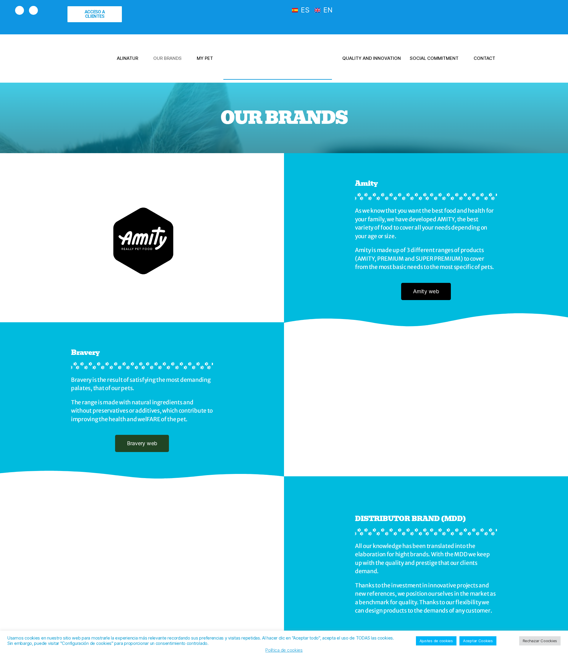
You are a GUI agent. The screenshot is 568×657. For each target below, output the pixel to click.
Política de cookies (284, 650)
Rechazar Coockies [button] (540, 640)
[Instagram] (33, 10)
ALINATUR (127, 58)
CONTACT (484, 58)
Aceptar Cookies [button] (478, 640)
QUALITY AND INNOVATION (371, 58)
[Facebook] (19, 10)
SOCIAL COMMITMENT (434, 58)
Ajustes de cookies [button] (436, 640)
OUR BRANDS (167, 58)
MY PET (205, 58)
